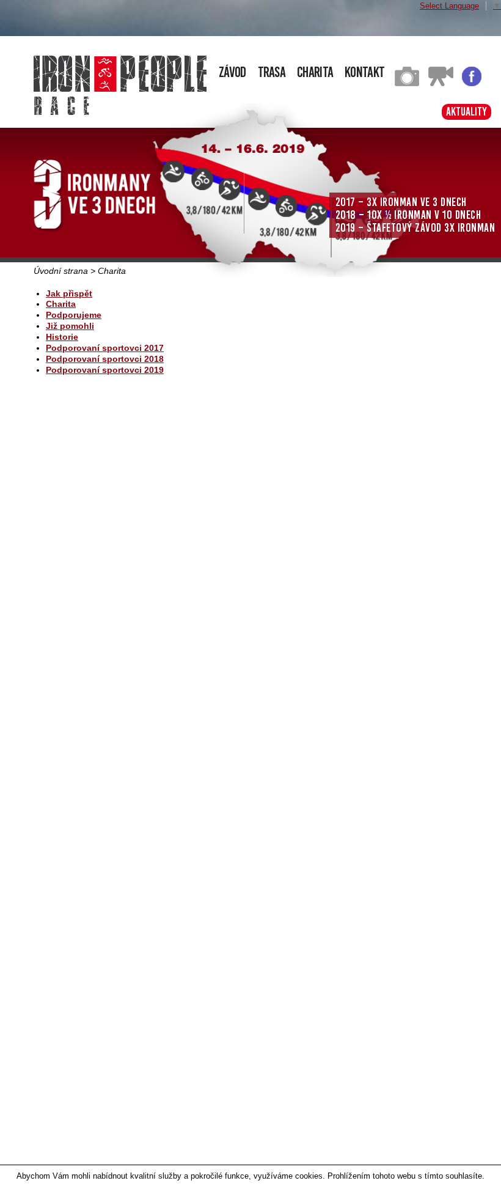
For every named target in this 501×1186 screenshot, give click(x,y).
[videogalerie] (440, 83)
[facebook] (471, 83)
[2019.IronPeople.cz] (120, 74)
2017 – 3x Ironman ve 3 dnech (401, 202)
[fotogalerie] (407, 83)
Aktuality (466, 112)
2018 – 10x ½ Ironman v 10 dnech (408, 215)
